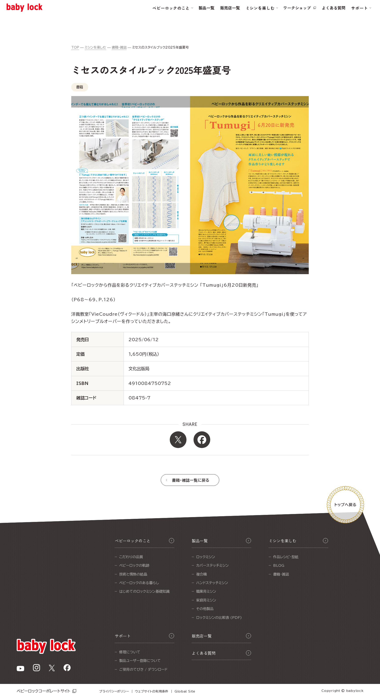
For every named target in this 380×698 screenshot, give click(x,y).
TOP (75, 47)
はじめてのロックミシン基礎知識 (144, 591)
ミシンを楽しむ (95, 47)
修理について (129, 652)
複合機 (201, 574)
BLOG (278, 565)
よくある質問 (333, 8)
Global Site (185, 691)
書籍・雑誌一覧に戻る (191, 480)
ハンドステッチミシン (212, 583)
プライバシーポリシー (114, 691)
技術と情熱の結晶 (133, 574)
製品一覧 (206, 8)
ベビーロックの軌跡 (134, 565)
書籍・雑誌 (119, 47)
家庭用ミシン (206, 600)
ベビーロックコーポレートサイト (44, 691)
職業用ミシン (206, 591)
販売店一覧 (230, 8)
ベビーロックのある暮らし (139, 583)
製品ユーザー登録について (140, 660)
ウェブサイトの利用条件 (151, 691)
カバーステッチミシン (212, 565)
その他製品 (205, 609)
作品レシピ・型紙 (285, 557)
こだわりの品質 (131, 557)
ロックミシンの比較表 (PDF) (219, 617)
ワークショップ (297, 8)
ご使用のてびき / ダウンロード (143, 669)
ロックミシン (205, 557)
